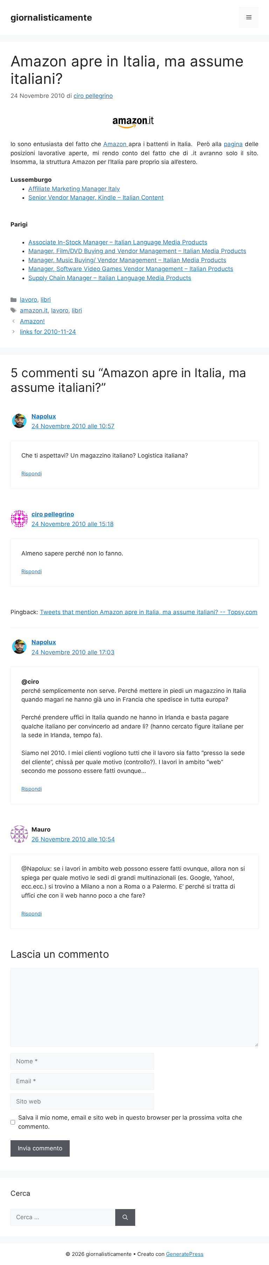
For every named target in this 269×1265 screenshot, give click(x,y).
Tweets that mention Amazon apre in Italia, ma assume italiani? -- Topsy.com (148, 612)
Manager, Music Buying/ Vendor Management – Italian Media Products (127, 260)
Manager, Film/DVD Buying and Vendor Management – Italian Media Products (137, 250)
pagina (233, 144)
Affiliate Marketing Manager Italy (74, 188)
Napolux (44, 416)
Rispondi (31, 473)
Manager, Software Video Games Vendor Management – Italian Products (130, 268)
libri (46, 299)
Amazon (116, 144)
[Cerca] (125, 1217)
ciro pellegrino (53, 514)
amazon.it (34, 310)
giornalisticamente (51, 17)
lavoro (28, 299)
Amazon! (32, 321)
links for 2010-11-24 (48, 331)
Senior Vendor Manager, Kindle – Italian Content (96, 197)
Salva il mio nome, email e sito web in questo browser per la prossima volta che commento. (130, 1122)
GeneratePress (185, 1254)
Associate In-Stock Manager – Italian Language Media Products (117, 242)
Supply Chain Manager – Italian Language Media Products (109, 277)
